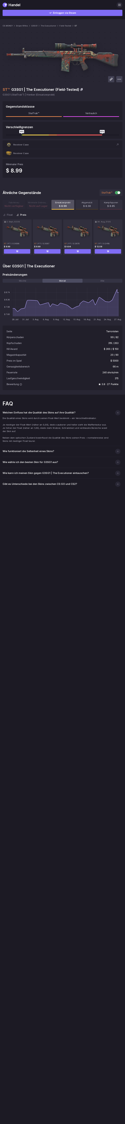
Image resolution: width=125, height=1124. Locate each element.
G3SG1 (34, 26)
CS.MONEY (8, 26)
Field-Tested (65, 26)
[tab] (22, 281)
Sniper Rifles (22, 26)
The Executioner (48, 26)
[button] (62, 144)
